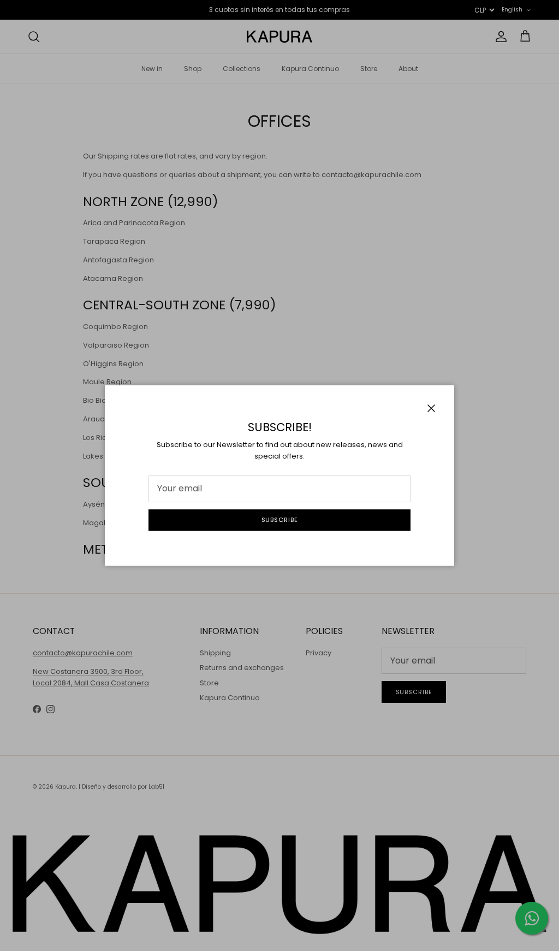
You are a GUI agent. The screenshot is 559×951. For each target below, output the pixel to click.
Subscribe (279, 519)
